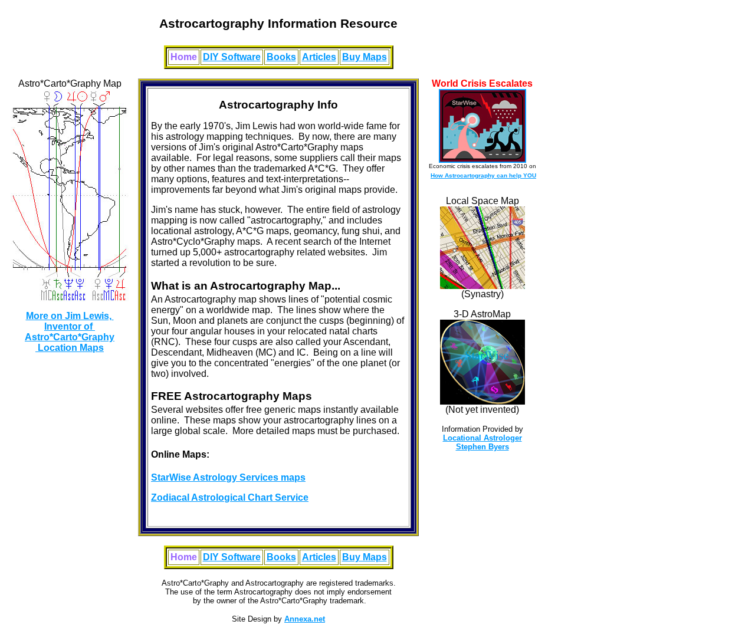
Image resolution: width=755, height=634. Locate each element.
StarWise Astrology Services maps (228, 477)
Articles (319, 57)
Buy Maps (364, 57)
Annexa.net (304, 619)
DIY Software (232, 57)
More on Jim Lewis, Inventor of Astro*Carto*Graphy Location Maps (69, 332)
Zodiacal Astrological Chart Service (229, 497)
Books (281, 57)
